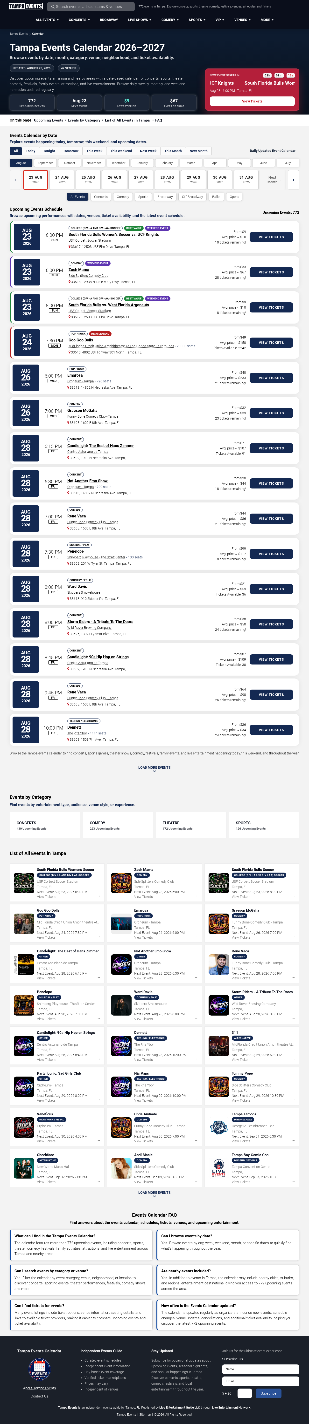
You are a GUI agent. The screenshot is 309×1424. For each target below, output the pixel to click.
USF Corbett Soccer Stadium (90, 240)
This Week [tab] (94, 151)
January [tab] (142, 163)
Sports (195, 20)
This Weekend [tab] (121, 151)
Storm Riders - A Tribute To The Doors (100, 621)
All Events (45, 20)
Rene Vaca (76, 516)
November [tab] (94, 163)
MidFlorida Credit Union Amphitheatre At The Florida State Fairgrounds (121, 346)
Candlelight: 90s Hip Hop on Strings (98, 657)
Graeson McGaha (82, 410)
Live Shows (138, 20)
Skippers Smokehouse (83, 592)
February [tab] (167, 163)
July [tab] (288, 163)
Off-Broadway (192, 197)
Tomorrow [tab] (70, 151)
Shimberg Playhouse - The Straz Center (96, 557)
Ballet (216, 197)
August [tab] (21, 163)
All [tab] (16, 151)
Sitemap (145, 1414)
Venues (240, 20)
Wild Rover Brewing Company (89, 628)
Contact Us (40, 1396)
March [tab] (191, 163)
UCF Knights (148, 234)
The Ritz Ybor (77, 733)
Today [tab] (30, 151)
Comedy (168, 20)
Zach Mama (79, 269)
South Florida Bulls (85, 234)
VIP (218, 20)
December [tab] (118, 163)
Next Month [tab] (199, 151)
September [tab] (45, 163)
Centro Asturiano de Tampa (87, 452)
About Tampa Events (39, 1388)
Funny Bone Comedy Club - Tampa (93, 416)
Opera (234, 197)
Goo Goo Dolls (81, 340)
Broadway (109, 20)
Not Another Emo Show (87, 481)
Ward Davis (77, 586)
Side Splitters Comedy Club (88, 276)
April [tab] (215, 163)
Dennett (74, 727)
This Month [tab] (173, 151)
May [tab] (239, 163)
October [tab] (69, 163)
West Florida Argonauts (128, 305)
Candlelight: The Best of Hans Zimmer (100, 445)
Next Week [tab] (148, 151)
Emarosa (75, 375)
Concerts (77, 20)
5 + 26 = (228, 1393)
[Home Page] (25, 6)
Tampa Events (19, 33)
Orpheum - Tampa (80, 381)
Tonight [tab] (49, 151)
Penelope (75, 551)
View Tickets (252, 101)
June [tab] (263, 163)
